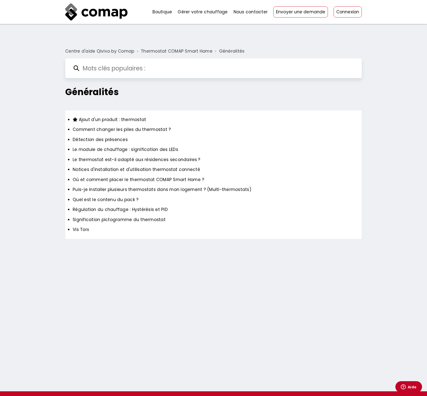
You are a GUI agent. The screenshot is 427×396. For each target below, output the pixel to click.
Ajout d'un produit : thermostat (111, 120)
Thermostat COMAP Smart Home (177, 51)
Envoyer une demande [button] (300, 12)
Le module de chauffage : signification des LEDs (125, 149)
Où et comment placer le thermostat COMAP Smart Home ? (138, 180)
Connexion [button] (347, 12)
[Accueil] (96, 12)
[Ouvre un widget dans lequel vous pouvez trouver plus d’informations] (408, 387)
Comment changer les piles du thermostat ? (122, 129)
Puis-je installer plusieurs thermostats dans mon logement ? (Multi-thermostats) (162, 189)
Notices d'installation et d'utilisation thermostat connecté (136, 169)
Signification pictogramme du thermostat (119, 220)
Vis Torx (81, 229)
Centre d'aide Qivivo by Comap (99, 51)
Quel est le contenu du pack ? (105, 200)
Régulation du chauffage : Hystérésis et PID (120, 209)
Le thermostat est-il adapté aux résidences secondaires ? (136, 160)
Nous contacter (251, 12)
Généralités (232, 51)
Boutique (162, 12)
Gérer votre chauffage (203, 12)
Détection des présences (100, 140)
